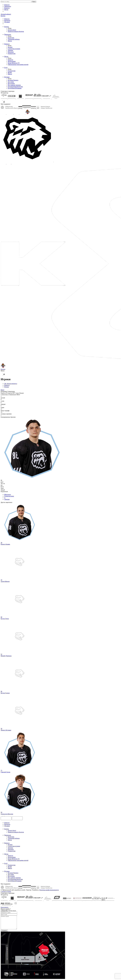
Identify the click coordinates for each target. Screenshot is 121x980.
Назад (2, 390)
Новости (6, 5)
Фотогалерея (12, 61)
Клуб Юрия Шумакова (14, 88)
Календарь (11, 37)
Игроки (10, 47)
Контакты (7, 20)
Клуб (5, 67)
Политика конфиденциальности (49, 890)
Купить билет (12, 30)
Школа (10, 74)
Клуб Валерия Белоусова (15, 86)
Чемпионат (7, 6)
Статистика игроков (14, 48)
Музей (10, 72)
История (6, 77)
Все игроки (11, 83)
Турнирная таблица (14, 39)
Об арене (7, 22)
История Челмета (13, 80)
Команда (6, 8)
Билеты (6, 26)
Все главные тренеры (14, 85)
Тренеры (10, 50)
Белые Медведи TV (14, 63)
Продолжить (4, 907)
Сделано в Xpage (6, 891)
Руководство (11, 53)
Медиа (6, 9)
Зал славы (11, 82)
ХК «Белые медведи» (10, 383)
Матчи (10, 41)
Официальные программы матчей (18, 64)
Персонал (11, 52)
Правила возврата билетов (16, 31)
